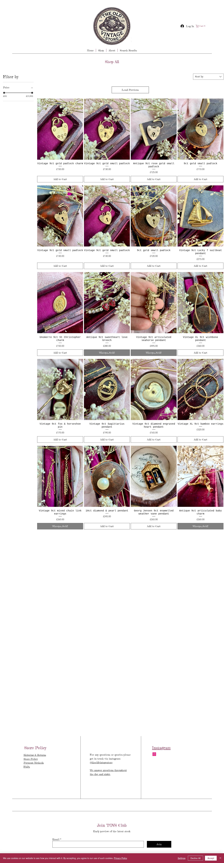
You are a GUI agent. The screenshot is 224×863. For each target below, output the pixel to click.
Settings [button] (181, 858)
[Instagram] (154, 754)
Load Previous (130, 89)
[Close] (220, 858)
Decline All (195, 858)
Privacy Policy (120, 858)
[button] (201, 26)
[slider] (4, 93)
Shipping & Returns (35, 755)
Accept (211, 858)
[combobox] (208, 77)
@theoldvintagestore (101, 762)
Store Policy (31, 758)
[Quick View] (60, 129)
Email (55, 839)
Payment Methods (34, 762)
